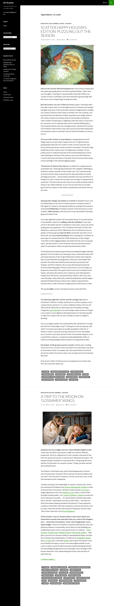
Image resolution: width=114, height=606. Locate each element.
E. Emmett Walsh (76, 371)
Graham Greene (48, 374)
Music (62, 23)
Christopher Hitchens (50, 570)
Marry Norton (48, 575)
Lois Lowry (85, 490)
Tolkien (66, 540)
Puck (44, 580)
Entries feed (7, 94)
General (56, 23)
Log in (5, 92)
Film (50, 23)
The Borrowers (53, 532)
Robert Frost (84, 377)
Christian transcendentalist (79, 567)
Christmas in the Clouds (60, 371)
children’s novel (68, 492)
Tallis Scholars (61, 379)
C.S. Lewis (46, 371)
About (105, 2)
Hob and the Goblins (79, 532)
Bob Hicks (44, 23)
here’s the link (55, 310)
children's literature (59, 567)
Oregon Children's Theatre (52, 578)
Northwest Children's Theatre (53, 377)
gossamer (64, 570)
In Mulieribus (60, 374)
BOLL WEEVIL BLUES (9, 60)
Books (51, 392)
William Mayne (64, 532)
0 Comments (72, 40)
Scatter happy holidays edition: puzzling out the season (66, 31)
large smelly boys (74, 374)
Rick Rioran (53, 580)
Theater (68, 23)
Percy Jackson (69, 578)
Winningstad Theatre (71, 583)
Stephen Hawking (66, 580)
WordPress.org (8, 100)
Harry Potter (75, 570)
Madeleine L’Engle (84, 538)
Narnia (85, 374)
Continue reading (48, 559)
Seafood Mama (48, 379)
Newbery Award (74, 575)
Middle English (61, 575)
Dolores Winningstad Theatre (75, 487)
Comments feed (8, 97)
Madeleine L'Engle (76, 572)
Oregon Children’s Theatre (73, 495)
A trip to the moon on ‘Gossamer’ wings (62, 398)
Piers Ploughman (69, 511)
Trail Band (73, 379)
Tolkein (45, 583)
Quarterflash (72, 377)
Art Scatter (8, 2)
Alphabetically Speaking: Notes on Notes (9, 64)
